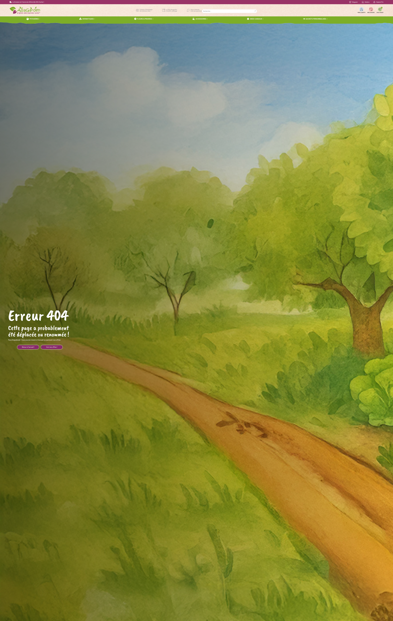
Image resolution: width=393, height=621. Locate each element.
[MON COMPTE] (361, 9)
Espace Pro (379, 2)
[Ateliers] (363, 2)
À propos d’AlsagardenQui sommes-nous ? (146, 10)
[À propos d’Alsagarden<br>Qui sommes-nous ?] (137, 10)
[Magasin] (350, 2)
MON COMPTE (361, 12)
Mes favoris (371, 12)
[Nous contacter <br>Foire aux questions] (188, 10)
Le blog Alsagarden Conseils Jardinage (171, 10)
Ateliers (367, 2)
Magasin (355, 2)
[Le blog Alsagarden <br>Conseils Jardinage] (163, 10)
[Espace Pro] (374, 2)
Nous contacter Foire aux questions (196, 10)
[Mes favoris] (371, 9)
